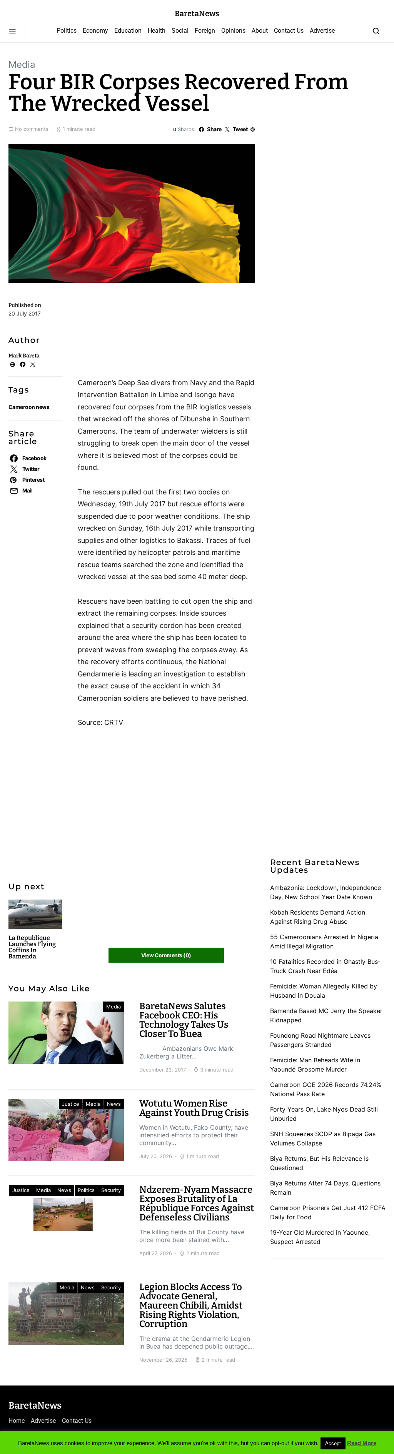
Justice (70, 1104)
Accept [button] (333, 1443)
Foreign (205, 30)
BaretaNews (197, 13)
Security (111, 1190)
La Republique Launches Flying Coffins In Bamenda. (32, 947)
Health (156, 30)
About (260, 30)
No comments (31, 129)
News (114, 1104)
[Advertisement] (139, 333)
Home (16, 1420)
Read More (361, 1443)
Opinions (233, 30)
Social (180, 30)
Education (128, 30)
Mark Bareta (24, 355)
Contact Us (289, 30)
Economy (95, 30)
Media (21, 64)
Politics (67, 30)
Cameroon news (28, 407)
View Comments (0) (166, 955)
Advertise (322, 30)
